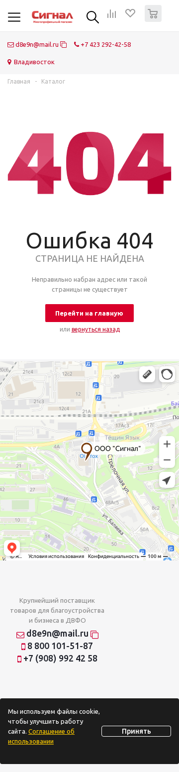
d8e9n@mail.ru (37, 44)
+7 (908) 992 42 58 (59, 658)
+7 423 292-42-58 (105, 44)
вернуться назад (96, 329)
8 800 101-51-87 (59, 646)
